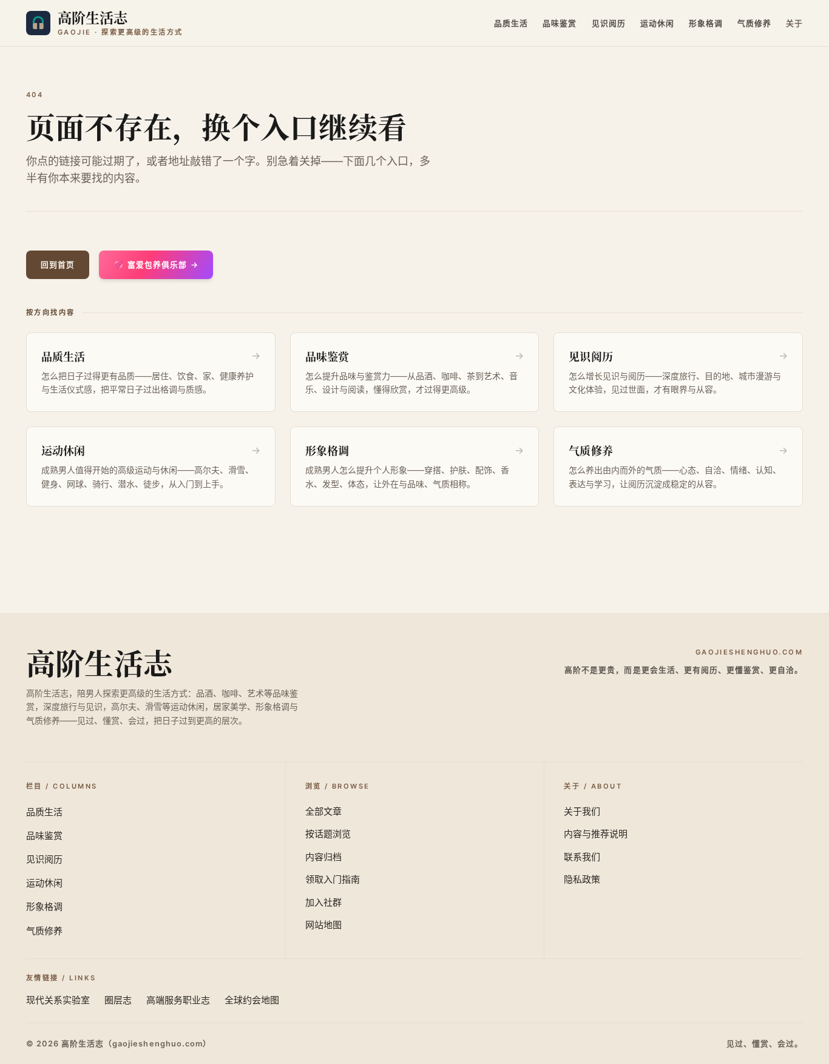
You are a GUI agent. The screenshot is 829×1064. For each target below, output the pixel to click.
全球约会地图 (252, 1000)
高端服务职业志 (178, 1000)
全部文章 (323, 811)
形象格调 (706, 23)
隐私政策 (582, 879)
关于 (794, 23)
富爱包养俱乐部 (155, 264)
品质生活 (511, 23)
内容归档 (323, 857)
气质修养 (754, 23)
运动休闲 (657, 23)
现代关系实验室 (58, 1000)
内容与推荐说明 (596, 834)
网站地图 (323, 925)
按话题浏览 (328, 834)
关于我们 (582, 811)
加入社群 (323, 902)
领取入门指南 (332, 879)
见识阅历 (609, 23)
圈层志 (118, 1000)
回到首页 (58, 264)
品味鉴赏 (560, 23)
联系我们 (582, 857)
